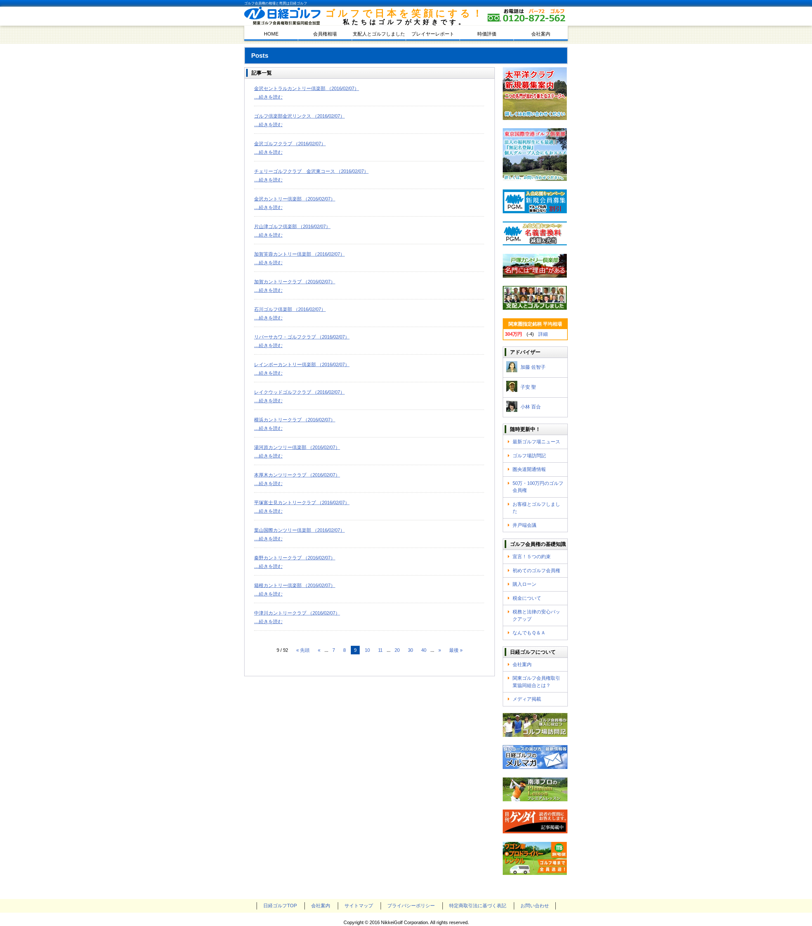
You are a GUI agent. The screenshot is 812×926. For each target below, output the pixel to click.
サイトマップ (358, 905)
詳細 (543, 334)
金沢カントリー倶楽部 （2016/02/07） (294, 199)
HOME (271, 33)
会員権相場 (325, 33)
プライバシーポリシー (411, 905)
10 (367, 650)
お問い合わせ (535, 905)
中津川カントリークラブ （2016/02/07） (297, 613)
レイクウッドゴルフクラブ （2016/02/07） (299, 392)
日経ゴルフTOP (280, 905)
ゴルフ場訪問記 (529, 455)
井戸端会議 (524, 525)
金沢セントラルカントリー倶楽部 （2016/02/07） (306, 88)
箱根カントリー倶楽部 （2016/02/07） (294, 585)
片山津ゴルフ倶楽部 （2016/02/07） (292, 226)
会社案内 (540, 33)
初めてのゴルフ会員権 (536, 570)
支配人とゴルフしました (379, 33)
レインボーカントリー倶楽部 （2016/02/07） (302, 364)
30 (410, 650)
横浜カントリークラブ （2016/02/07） (294, 419)
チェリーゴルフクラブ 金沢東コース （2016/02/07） (311, 171)
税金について (527, 598)
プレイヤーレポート (432, 33)
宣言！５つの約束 (532, 556)
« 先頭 (303, 650)
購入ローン (524, 584)
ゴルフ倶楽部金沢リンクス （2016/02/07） (299, 116)
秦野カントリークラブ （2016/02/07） (294, 557)
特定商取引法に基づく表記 (477, 905)
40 (423, 650)
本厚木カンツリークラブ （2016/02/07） (297, 475)
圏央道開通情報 (529, 469)
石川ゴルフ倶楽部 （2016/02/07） (290, 309)
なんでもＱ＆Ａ (529, 632)
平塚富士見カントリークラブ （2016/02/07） (302, 502)
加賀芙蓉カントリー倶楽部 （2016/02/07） (299, 254)
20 (397, 650)
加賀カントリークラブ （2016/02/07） (294, 281)
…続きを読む (268, 97)
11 (380, 650)
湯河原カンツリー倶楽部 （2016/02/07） (297, 447)
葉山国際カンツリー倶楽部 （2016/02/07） (299, 530)
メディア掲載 (527, 699)
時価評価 (486, 33)
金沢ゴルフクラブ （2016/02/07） (290, 143)
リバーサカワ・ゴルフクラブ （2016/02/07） (302, 337)
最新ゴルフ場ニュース (536, 441)
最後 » (455, 650)
